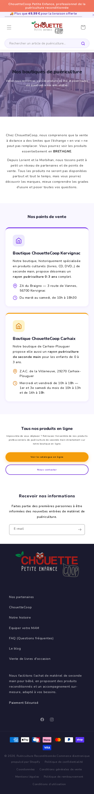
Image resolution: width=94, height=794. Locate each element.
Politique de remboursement (63, 777)
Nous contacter (47, 469)
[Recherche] (83, 43)
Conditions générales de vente (60, 769)
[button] (9, 27)
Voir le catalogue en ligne (47, 456)
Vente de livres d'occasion (30, 659)
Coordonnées (25, 769)
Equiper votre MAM (24, 628)
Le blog (15, 648)
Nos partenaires (21, 597)
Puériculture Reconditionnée (36, 756)
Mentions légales (27, 777)
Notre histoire (20, 617)
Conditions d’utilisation (49, 784)
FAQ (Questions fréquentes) (31, 638)
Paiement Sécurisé (23, 703)
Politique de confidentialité (64, 762)
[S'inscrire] (80, 529)
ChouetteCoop (20, 607)
